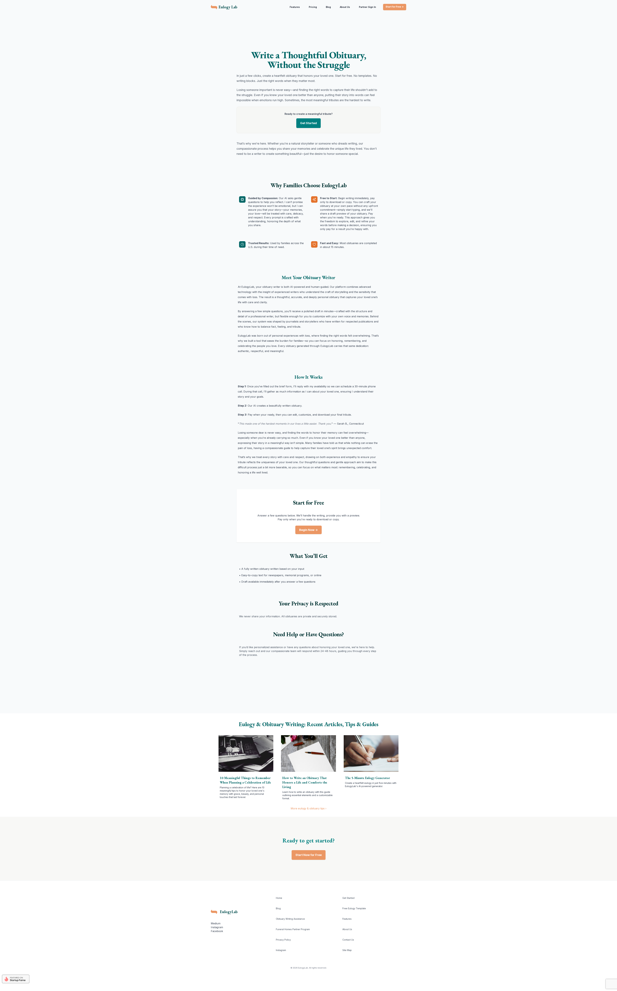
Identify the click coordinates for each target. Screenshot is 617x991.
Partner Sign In (367, 7)
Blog (328, 7)
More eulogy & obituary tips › (308, 808)
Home (279, 898)
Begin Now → (308, 530)
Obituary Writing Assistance (290, 918)
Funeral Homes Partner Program (293, 929)
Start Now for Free (308, 855)
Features (295, 7)
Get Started (308, 123)
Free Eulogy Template (354, 908)
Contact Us (348, 939)
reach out (254, 651)
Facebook (217, 931)
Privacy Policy (283, 939)
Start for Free (395, 6)
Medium (215, 923)
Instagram (217, 927)
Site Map (347, 950)
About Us (345, 7)
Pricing (313, 7)
